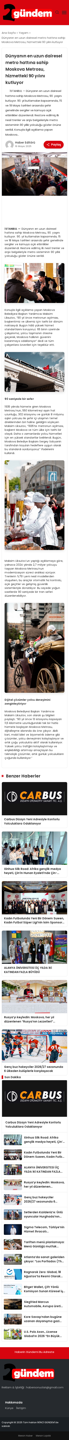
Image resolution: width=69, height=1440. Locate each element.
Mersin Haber (25, 1435)
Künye (9, 1408)
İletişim (21, 1408)
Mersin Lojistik (43, 1435)
